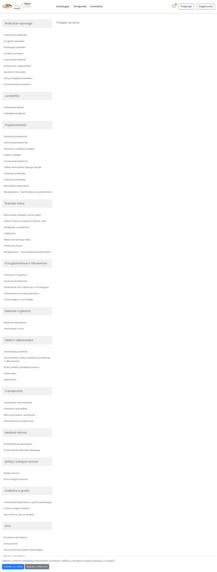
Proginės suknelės (14, 41)
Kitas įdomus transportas (18, 421)
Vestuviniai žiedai (14, 107)
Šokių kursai (10, 543)
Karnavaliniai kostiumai (17, 84)
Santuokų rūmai (13, 245)
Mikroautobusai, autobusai (19, 415)
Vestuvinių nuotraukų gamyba (21, 293)
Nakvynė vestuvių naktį (17, 239)
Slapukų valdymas (37, 566)
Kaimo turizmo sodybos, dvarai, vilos (25, 221)
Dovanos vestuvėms (15, 537)
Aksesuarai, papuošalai (17, 66)
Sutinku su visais (13, 566)
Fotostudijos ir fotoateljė (18, 299)
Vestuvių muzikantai (15, 136)
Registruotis (206, 6)
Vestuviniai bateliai (15, 59)
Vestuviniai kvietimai (15, 161)
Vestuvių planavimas (16, 142)
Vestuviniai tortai (14, 328)
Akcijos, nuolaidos (14, 556)
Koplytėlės (10, 373)
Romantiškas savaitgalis (18, 444)
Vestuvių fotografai (15, 274)
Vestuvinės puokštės (16, 351)
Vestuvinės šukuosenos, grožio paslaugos (28, 502)
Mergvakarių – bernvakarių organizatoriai (28, 192)
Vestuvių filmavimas (15, 281)
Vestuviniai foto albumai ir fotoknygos (26, 287)
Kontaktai (96, 6)
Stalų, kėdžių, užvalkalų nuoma (21, 367)
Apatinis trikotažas (15, 72)
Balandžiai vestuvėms (16, 185)
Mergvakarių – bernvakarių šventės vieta (27, 252)
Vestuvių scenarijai (14, 179)
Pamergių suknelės (14, 47)
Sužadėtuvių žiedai (14, 113)
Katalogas (62, 6)
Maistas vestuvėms (15, 322)
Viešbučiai (10, 233)
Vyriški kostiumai (13, 53)
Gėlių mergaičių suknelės (18, 78)
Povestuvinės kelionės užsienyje (22, 450)
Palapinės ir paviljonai (16, 227)
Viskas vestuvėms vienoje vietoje (22, 167)
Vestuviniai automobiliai (18, 402)
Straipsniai (79, 6)
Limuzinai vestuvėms (15, 408)
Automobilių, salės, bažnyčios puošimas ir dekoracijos (27, 359)
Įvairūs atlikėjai (12, 154)
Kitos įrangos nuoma (16, 479)
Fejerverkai (10, 379)
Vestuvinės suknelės (15, 35)
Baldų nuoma (11, 473)
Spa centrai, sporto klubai (19, 514)
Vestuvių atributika (15, 173)
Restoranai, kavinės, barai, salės (22, 215)
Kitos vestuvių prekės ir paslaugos (23, 549)
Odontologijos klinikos (17, 508)
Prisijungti (186, 6)
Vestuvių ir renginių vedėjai (19, 148)
